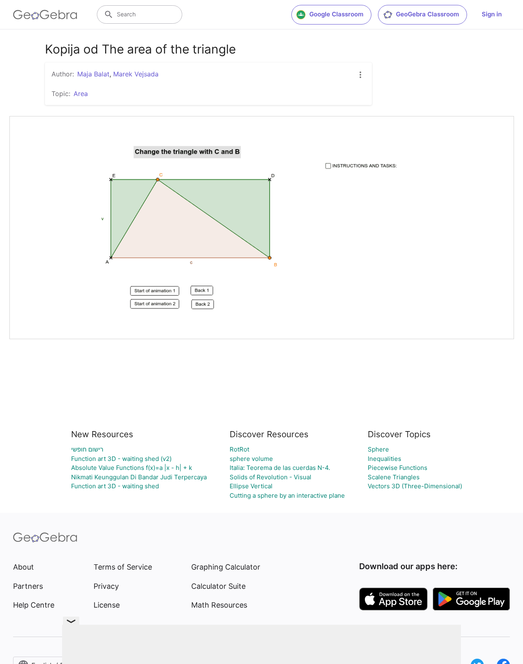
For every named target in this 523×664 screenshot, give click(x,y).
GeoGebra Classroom (427, 14)
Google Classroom (336, 14)
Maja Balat (93, 74)
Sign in (492, 14)
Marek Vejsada (136, 74)
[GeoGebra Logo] (45, 15)
